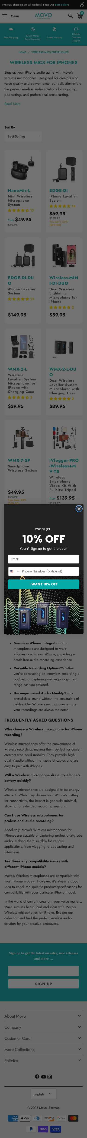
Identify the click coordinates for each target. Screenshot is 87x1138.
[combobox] (14, 571)
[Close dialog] (79, 509)
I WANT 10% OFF (43, 584)
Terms (38, 609)
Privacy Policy (24, 609)
